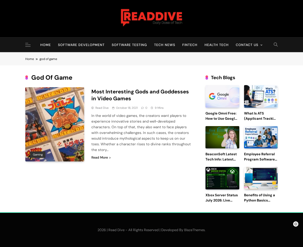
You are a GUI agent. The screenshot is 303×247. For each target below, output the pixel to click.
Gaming (38, 154)
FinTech (189, 45)
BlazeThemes (194, 230)
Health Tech (217, 45)
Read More (99, 157)
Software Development (81, 45)
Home (45, 45)
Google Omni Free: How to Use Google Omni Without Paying (221, 121)
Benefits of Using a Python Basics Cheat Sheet (259, 200)
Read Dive (102, 107)
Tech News (164, 45)
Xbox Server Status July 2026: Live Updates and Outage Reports (221, 203)
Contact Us (247, 45)
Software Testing (129, 45)
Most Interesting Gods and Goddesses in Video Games (140, 95)
